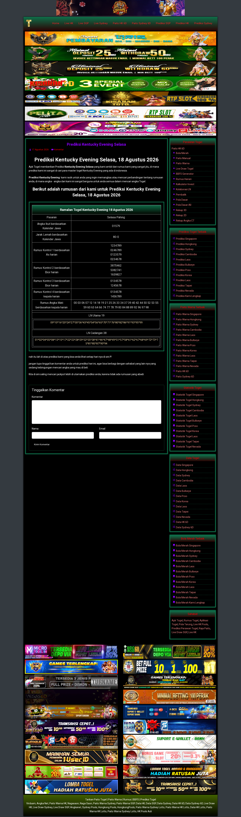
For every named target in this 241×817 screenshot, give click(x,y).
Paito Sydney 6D (141, 23)
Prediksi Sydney (203, 23)
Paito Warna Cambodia (188, 329)
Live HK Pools (200, 624)
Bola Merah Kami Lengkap (190, 602)
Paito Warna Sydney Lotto (150, 807)
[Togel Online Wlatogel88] (71, 742)
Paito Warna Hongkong (188, 319)
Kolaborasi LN (183, 189)
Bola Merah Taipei (185, 592)
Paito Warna (182, 163)
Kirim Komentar (42, 444)
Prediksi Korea (183, 275)
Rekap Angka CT (184, 220)
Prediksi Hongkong (186, 244)
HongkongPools (126, 807)
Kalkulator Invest (184, 184)
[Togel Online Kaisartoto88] (71, 772)
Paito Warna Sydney (186, 324)
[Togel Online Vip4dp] (169, 681)
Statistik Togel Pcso (186, 426)
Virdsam (31, 803)
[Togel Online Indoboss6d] (169, 651)
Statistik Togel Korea (187, 431)
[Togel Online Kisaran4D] (120, 83)
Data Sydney (182, 475)
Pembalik (180, 194)
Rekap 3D (180, 210)
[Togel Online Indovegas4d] (169, 787)
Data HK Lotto (197, 807)
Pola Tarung (185, 624)
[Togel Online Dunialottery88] (169, 696)
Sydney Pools (89, 807)
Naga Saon (86, 803)
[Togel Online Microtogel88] (71, 651)
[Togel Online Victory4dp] (71, 666)
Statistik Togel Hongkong (189, 400)
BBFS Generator (184, 173)
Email (102, 428)
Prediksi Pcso (183, 270)
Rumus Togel (191, 620)
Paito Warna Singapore (188, 314)
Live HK (69, 23)
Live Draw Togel (184, 168)
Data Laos (181, 485)
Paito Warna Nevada (186, 366)
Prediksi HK (182, 23)
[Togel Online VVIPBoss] (120, 38)
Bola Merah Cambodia (188, 561)
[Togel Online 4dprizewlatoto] (71, 757)
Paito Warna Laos (185, 335)
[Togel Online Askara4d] (71, 712)
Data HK (140, 803)
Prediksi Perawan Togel (185, 628)
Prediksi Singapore (186, 238)
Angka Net (42, 803)
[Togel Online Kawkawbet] (71, 681)
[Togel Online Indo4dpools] (71, 787)
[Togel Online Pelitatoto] (120, 113)
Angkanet (75, 807)
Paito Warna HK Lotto (177, 807)
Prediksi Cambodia (186, 254)
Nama (35, 428)
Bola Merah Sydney (186, 556)
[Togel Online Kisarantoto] (120, 98)
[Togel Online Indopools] (169, 757)
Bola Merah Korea (185, 582)
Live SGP (84, 23)
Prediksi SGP (163, 23)
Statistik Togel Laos (186, 415)
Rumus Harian (183, 179)
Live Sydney (101, 23)
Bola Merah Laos (184, 566)
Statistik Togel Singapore (189, 394)
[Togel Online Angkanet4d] (169, 742)
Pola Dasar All (183, 204)
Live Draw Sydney (42, 807)
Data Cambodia (184, 480)
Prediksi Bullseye (185, 264)
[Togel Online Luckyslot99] (169, 666)
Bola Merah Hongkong (187, 550)
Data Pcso (181, 496)
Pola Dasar (181, 199)
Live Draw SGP (179, 632)
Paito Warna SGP (125, 803)
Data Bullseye (183, 491)
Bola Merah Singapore (188, 545)
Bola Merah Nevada (186, 597)
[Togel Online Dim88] (120, 53)
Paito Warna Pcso (185, 345)
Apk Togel (177, 620)
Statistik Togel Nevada (188, 446)
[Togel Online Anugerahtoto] (169, 712)
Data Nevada (182, 517)
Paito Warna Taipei (186, 361)
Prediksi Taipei (183, 285)
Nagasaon (73, 803)
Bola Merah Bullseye (186, 571)
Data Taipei (181, 511)
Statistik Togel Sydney (188, 405)
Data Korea (181, 501)
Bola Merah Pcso (185, 576)
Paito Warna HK (58, 803)
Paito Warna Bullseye (187, 340)
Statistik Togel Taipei (187, 441)
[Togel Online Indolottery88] (169, 727)
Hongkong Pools (107, 807)
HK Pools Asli (144, 811)
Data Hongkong (184, 470)
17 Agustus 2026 (40, 149)
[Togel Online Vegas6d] (71, 696)
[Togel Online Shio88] (169, 772)
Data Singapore (184, 465)
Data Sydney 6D (184, 527)
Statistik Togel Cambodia (189, 410)
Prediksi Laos (183, 259)
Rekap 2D (180, 215)
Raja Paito (204, 628)
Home (55, 23)
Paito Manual (183, 158)
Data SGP (151, 803)
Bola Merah (182, 153)
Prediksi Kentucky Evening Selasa (96, 144)
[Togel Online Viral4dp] (120, 128)
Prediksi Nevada (184, 290)
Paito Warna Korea (186, 350)
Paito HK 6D (120, 23)
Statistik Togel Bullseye (188, 420)
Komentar (59, 149)
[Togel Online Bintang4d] (71, 727)
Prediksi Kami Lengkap (188, 296)
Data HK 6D (181, 522)
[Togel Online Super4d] (120, 68)
